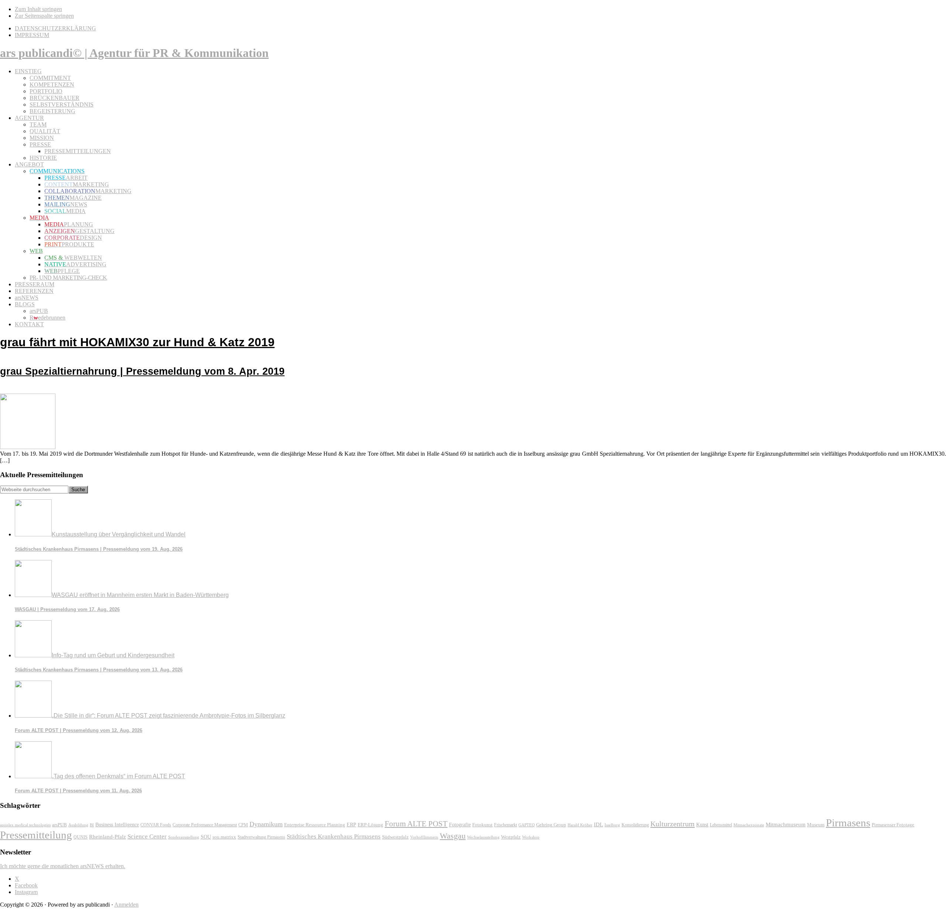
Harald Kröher (580, 825)
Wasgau (453, 835)
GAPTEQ (526, 825)
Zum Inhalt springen (38, 9)
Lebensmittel (721, 824)
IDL (598, 824)
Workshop (531, 837)
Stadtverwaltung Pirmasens (261, 837)
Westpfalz (511, 837)
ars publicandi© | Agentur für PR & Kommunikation (134, 53)
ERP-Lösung (370, 824)
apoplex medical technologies (25, 825)
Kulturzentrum (672, 824)
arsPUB (59, 824)
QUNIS (81, 837)
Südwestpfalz (395, 837)
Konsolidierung (635, 824)
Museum (815, 824)
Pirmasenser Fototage (893, 824)
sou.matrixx (224, 837)
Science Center (147, 836)
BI (92, 825)
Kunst (702, 824)
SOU (206, 837)
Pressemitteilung (36, 835)
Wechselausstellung (483, 837)
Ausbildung (78, 825)
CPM (243, 825)
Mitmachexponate (749, 825)
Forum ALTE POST (416, 824)
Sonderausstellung (183, 837)
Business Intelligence (117, 824)
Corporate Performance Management (205, 824)
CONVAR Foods (155, 824)
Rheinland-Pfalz (107, 836)
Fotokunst (482, 824)
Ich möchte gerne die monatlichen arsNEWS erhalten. (62, 866)
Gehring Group (551, 824)
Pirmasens (848, 823)
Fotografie (460, 824)
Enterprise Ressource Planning (314, 824)
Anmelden (126, 904)
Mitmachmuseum (786, 824)
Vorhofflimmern (424, 837)
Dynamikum (266, 824)
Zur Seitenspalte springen (44, 16)
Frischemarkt (505, 824)
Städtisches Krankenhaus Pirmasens (334, 836)
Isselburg (612, 825)
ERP (351, 824)
